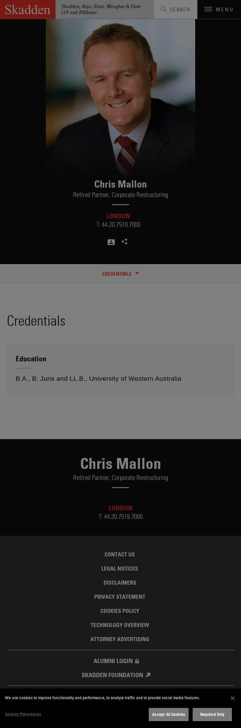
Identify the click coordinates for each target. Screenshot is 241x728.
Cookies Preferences (23, 713)
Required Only (212, 714)
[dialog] (120, 708)
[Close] (232, 698)
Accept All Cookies (168, 714)
